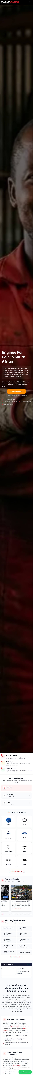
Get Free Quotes (17, 391)
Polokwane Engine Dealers (24, 940)
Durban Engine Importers (8, 934)
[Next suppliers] (29, 899)
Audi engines (17, 1065)
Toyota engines (15, 1027)
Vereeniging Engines (25, 952)
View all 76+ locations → (16, 957)
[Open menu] (30, 2)
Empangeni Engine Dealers (9, 952)
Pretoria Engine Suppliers (24, 928)
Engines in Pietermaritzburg (24, 946)
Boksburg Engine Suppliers (8, 946)
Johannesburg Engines (23, 934)
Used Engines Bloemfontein (7, 940)
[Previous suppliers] (4, 899)
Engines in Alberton (9, 928)
